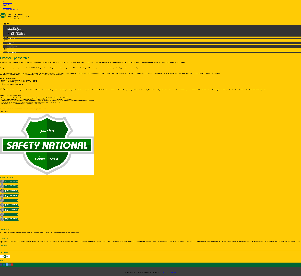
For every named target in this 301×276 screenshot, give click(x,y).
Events (5, 5)
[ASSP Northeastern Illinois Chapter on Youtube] (12, 264)
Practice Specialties (12, 36)
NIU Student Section (12, 38)
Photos (9, 43)
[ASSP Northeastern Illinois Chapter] (150, 16)
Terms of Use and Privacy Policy (168, 272)
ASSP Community (7, 8)
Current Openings (11, 52)
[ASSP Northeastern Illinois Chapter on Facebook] (1, 264)
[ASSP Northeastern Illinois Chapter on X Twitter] (7, 264)
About (5, 24)
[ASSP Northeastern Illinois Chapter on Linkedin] (4, 264)
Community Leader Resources (10, 9)
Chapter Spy (10, 47)
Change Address (7, 4)
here (25, 108)
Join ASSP (5, 1)
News (5, 41)
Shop (4, 6)
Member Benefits (7, 3)
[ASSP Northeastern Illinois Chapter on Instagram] (9, 264)
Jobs (5, 51)
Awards (6, 44)
